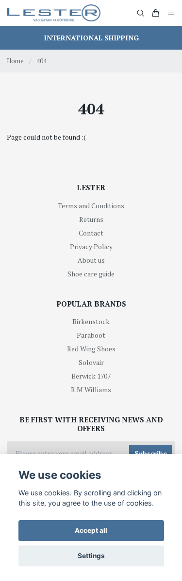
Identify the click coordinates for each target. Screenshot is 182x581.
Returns (91, 219)
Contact (91, 232)
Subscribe (150, 453)
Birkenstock (91, 321)
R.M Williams (91, 389)
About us (91, 260)
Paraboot (91, 335)
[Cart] (156, 13)
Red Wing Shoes (91, 348)
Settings (91, 556)
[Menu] (171, 12)
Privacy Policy (91, 246)
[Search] (141, 13)
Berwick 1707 (91, 376)
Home (15, 60)
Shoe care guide (91, 273)
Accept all (91, 530)
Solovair (91, 362)
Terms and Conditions (91, 205)
